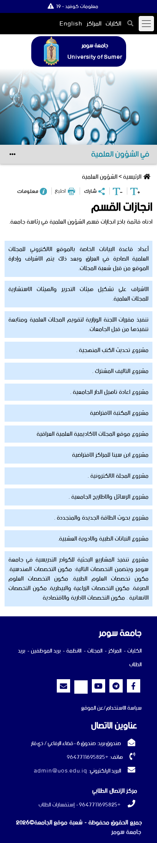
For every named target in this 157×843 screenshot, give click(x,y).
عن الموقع (92, 708)
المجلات (95, 651)
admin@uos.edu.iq (60, 771)
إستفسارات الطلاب (56, 805)
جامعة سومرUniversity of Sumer (94, 51)
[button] (130, 23)
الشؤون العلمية (99, 177)
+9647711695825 (87, 757)
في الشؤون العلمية (120, 154)
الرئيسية (132, 177)
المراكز (94, 24)
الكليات (113, 24)
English (70, 24)
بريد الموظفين (46, 651)
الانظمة (74, 651)
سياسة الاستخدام (124, 708)
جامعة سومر (126, 832)
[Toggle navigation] (146, 23)
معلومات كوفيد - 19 (77, 6)
